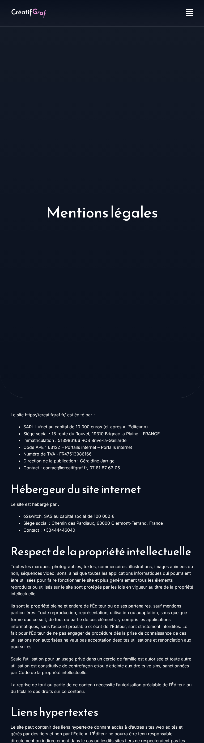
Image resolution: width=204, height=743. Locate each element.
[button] (147, 13)
